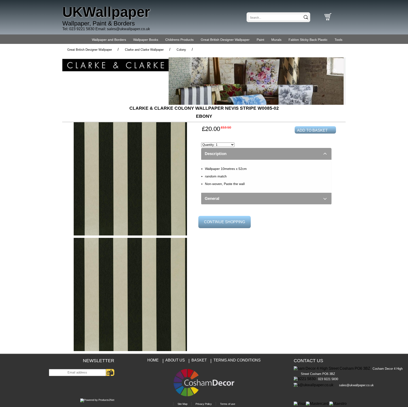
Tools (338, 40)
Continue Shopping (224, 222)
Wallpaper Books (145, 40)
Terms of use (227, 404)
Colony (181, 49)
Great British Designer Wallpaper (225, 40)
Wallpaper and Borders (109, 40)
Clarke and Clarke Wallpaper (144, 49)
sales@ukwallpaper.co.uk (128, 29)
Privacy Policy (204, 404)
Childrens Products (179, 40)
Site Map (182, 404)
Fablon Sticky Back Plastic (308, 40)
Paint (260, 40)
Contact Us (308, 360)
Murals (276, 40)
